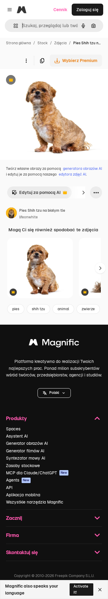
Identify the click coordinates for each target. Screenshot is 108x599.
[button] (54, 393)
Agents (17, 480)
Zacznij (14, 518)
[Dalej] (83, 192)
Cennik (60, 9)
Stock (43, 43)
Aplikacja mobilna (23, 495)
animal (63, 309)
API (9, 487)
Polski (54, 392)
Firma (12, 535)
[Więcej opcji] (26, 61)
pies (15, 309)
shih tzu (38, 309)
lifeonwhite (28, 217)
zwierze (88, 309)
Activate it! (81, 589)
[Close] (100, 589)
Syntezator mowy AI (25, 458)
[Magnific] (54, 343)
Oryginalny (41, 80)
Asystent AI (17, 436)
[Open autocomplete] (13, 25)
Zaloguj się (87, 9)
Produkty (16, 418)
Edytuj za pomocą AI (36, 194)
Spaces (13, 429)
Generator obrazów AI (27, 443)
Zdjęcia (60, 43)
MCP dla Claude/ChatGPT (36, 473)
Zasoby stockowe (23, 465)
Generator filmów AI (25, 451)
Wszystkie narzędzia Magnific (34, 502)
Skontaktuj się (22, 552)
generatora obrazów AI (82, 168)
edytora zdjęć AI (72, 174)
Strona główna (18, 43)
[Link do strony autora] (11, 213)
